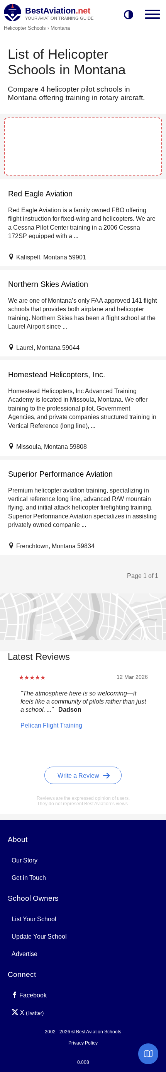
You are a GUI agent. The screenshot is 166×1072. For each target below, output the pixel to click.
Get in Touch (29, 877)
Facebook (32, 995)
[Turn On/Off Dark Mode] (128, 15)
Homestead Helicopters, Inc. (56, 374)
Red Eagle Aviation (40, 193)
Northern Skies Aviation (48, 284)
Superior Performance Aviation (60, 474)
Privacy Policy (83, 1043)
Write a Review (79, 775)
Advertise (24, 954)
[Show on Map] (148, 1053)
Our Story (24, 860)
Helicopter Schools (25, 28)
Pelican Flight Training (51, 725)
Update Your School (39, 936)
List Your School (34, 919)
